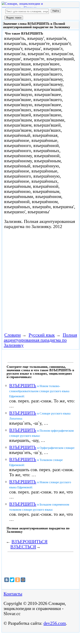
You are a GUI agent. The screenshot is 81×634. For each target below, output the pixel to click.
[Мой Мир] (23, 580)
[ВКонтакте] (6, 580)
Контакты (13, 593)
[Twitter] (12, 580)
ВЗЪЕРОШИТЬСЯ (29, 541)
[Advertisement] (40, 280)
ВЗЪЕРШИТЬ (22, 385)
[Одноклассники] (17, 580)
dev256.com (55, 623)
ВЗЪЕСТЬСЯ (23, 546)
